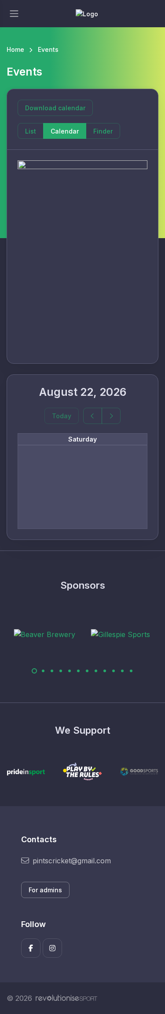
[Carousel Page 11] (122, 671)
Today (61, 416)
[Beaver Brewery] (32, 634)
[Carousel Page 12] (131, 671)
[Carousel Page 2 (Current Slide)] (43, 671)
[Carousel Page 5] (69, 671)
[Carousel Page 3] (52, 671)
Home (15, 49)
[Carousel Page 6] (78, 671)
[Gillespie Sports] (108, 634)
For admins (45, 890)
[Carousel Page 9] (104, 671)
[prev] (92, 416)
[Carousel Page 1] (34, 671)
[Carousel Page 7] (87, 671)
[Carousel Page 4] (60, 671)
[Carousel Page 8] (96, 671)
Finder (103, 131)
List (30, 131)
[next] (111, 416)
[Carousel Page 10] (113, 671)
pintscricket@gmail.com (72, 860)
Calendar (65, 131)
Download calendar (55, 108)
